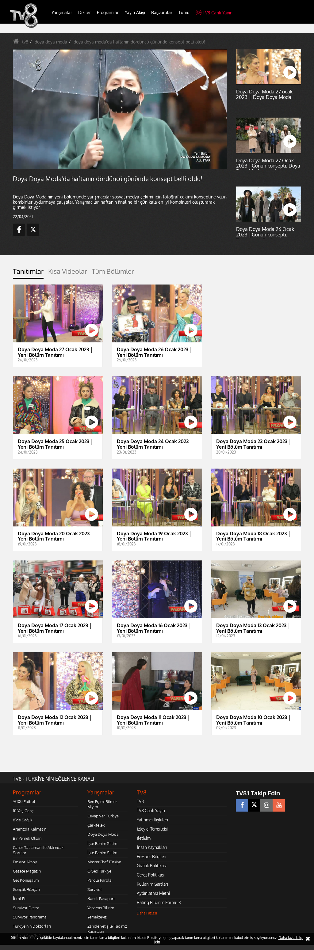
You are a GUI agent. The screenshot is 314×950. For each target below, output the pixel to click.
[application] (157, 475)
